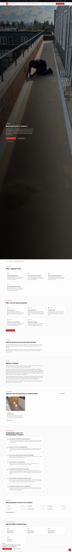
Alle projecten (62, 393)
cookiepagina (4, 546)
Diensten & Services (35, 3)
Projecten (43, 3)
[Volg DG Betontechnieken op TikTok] (63, 1)
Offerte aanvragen (60, 3)
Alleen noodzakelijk (17, 548)
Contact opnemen (21, 138)
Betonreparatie (11, 261)
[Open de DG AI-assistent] (69, 549)
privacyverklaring (14, 546)
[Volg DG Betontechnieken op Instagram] (61, 1)
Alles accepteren (7, 548)
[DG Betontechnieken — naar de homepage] (10, 4)
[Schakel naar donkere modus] (65, 4)
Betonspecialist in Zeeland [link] (19, 261)
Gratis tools (48, 3)
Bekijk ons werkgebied (10, 512)
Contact (53, 3)
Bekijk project (10, 420)
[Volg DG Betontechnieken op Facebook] (56, 1)
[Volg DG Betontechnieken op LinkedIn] (58, 1)
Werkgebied (28, 3)
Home (23, 3)
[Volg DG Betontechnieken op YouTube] (65, 1)
